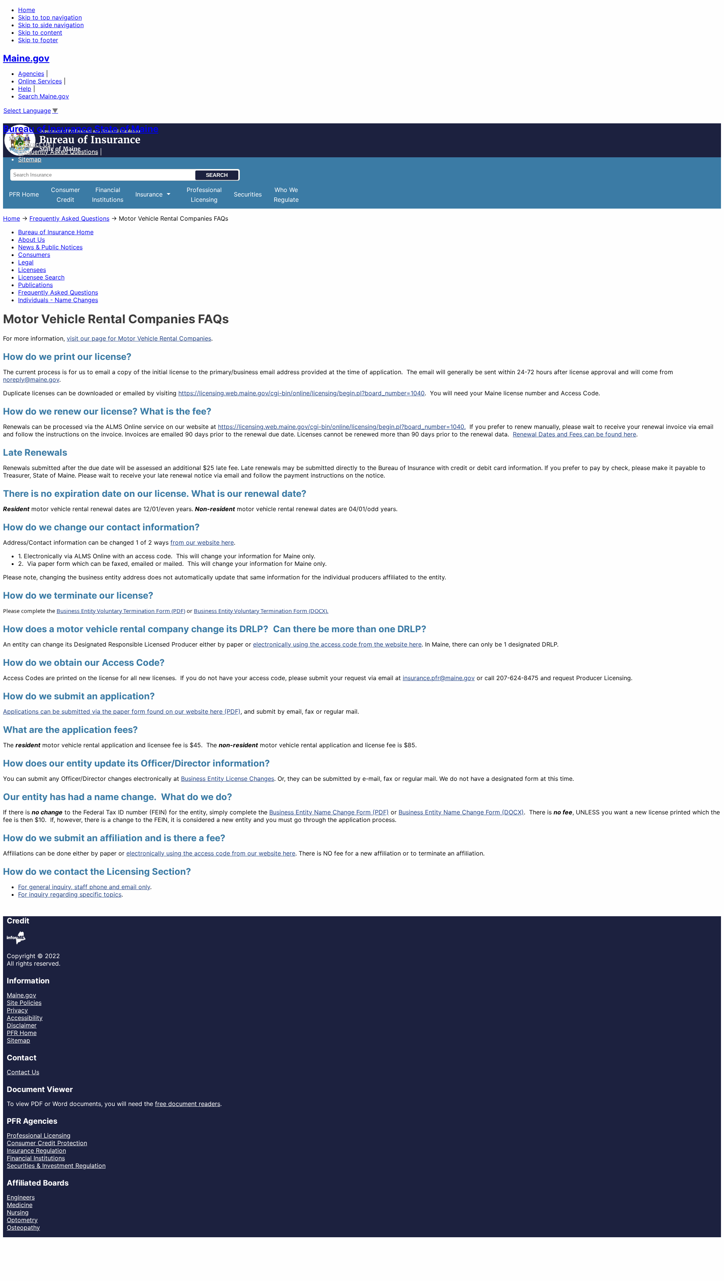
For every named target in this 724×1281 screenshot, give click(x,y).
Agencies (31, 73)
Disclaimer (22, 1025)
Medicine (19, 1205)
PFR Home (24, 194)
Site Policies (24, 1002)
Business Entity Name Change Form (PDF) (329, 812)
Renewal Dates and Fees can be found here (574, 434)
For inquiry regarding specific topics (69, 894)
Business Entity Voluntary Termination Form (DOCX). (261, 610)
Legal (26, 262)
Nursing (18, 1212)
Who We (286, 194)
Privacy (17, 1010)
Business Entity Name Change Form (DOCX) (461, 812)
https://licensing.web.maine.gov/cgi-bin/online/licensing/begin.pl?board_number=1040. (342, 426)
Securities (248, 194)
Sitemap (18, 1040)
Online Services (40, 81)
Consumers (34, 254)
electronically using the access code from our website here (210, 853)
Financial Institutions (36, 1158)
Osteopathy (23, 1227)
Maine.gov (26, 58)
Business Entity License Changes (227, 778)
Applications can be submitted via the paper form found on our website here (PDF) (122, 711)
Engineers (21, 1197)
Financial (107, 194)
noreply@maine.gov (31, 379)
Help (24, 88)
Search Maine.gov (43, 96)
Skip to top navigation (50, 17)
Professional (204, 194)
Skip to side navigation (51, 25)
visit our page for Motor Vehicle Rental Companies (139, 338)
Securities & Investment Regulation (56, 1165)
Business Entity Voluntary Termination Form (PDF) (121, 610)
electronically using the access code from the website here (337, 644)
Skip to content (40, 32)
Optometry (22, 1220)
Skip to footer (38, 40)
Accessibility (25, 1017)
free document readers (187, 1103)
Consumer (65, 194)
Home (26, 10)
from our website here (202, 542)
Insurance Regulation (36, 1150)
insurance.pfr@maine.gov (439, 678)
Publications (35, 285)
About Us (31, 239)
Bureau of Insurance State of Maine (80, 128)
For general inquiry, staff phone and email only (84, 887)
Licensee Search (41, 277)
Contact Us (34, 144)
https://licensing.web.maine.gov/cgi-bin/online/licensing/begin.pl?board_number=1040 (301, 393)
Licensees (32, 269)
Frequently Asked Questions (58, 151)
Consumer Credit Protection (47, 1143)
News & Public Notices (50, 247)
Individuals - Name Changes (58, 300)
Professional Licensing (39, 1135)
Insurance (146, 199)
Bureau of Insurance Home (56, 232)
